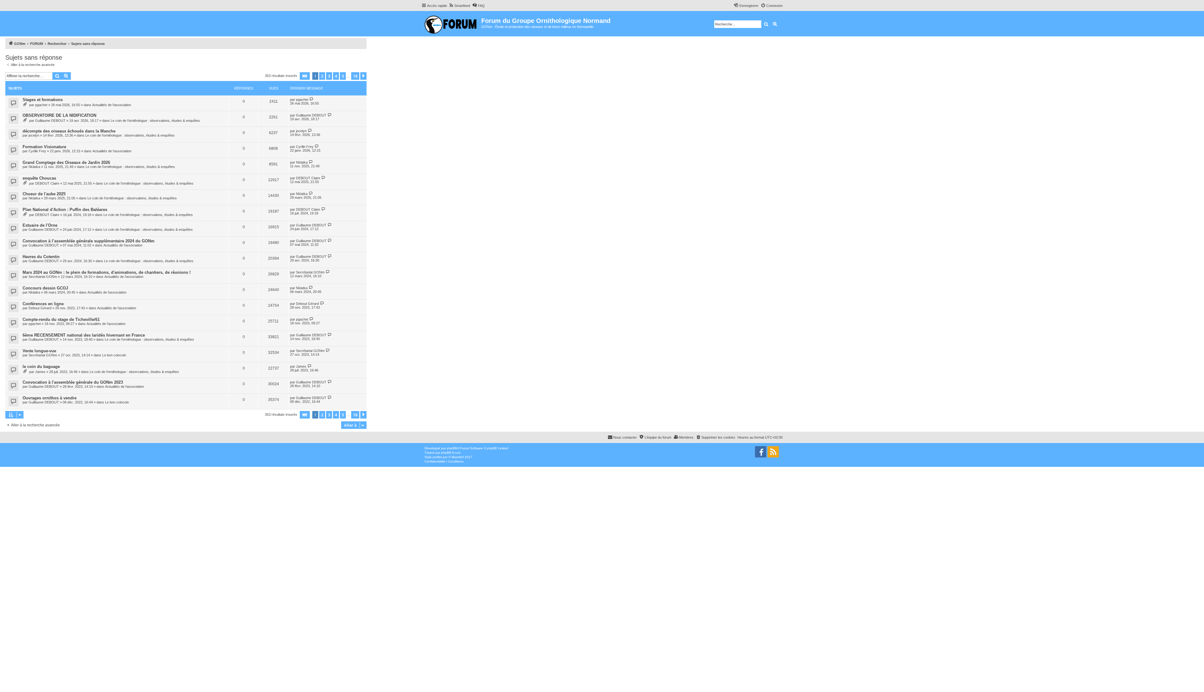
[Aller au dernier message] (311, 99)
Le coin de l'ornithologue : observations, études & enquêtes (155, 120)
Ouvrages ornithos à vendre (50, 398)
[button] (305, 76)
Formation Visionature (44, 146)
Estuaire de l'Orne (40, 225)
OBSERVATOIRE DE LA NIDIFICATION (59, 115)
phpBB (452, 448)
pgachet (41, 105)
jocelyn (34, 135)
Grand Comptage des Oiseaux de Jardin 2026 (66, 162)
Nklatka (34, 167)
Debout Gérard (40, 308)
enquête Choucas (39, 178)
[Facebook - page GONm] (760, 451)
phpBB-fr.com (451, 452)
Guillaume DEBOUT (50, 120)
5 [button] (343, 76)
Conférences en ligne (43, 303)
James (40, 372)
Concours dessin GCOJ (45, 288)
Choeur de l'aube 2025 (44, 194)
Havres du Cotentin (41, 256)
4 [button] (336, 76)
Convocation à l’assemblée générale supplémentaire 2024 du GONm (89, 241)
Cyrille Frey (37, 151)
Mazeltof (458, 457)
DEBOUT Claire (47, 183)
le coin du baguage (41, 366)
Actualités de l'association (111, 105)
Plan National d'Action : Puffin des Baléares (65, 209)
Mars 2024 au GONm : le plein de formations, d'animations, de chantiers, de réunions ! (107, 272)
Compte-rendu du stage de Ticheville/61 (61, 319)
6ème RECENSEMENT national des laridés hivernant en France (84, 335)
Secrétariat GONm (43, 276)
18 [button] (355, 76)
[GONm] (451, 24)
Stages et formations (43, 99)
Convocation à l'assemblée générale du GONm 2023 (73, 382)
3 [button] (329, 76)
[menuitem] (459, 5)
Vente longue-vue (39, 351)
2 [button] (322, 76)
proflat (437, 457)
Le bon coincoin (114, 355)
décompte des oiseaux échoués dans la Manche (69, 131)
